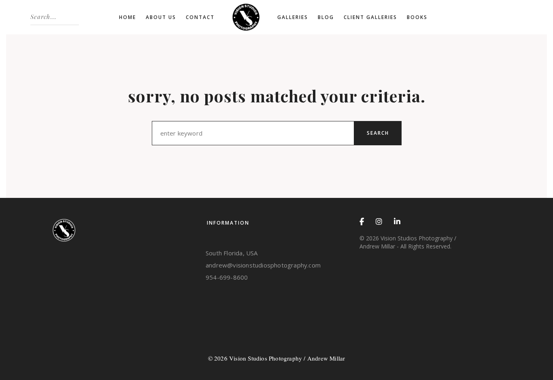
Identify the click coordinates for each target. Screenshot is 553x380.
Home (127, 17)
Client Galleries (370, 17)
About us (161, 17)
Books (417, 17)
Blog (326, 17)
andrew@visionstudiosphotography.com (263, 265)
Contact (200, 17)
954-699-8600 (227, 277)
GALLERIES (292, 17)
